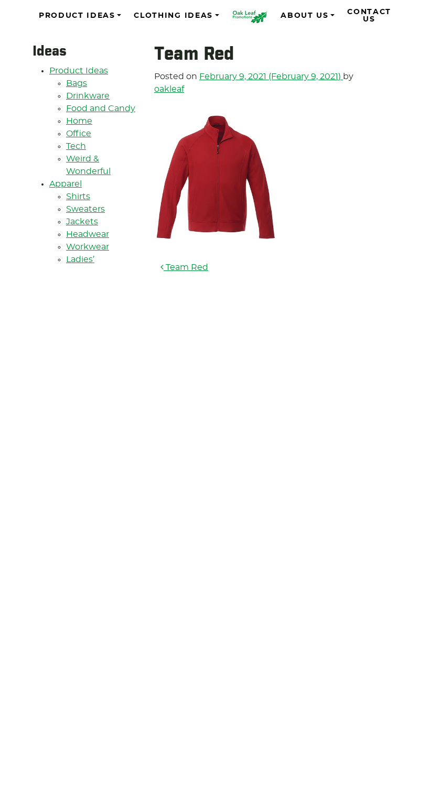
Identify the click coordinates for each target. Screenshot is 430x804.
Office (78, 133)
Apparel (65, 184)
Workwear (87, 247)
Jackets (82, 222)
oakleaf (169, 89)
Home (79, 121)
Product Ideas (77, 15)
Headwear (87, 234)
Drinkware (88, 96)
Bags (76, 83)
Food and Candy (100, 108)
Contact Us (369, 15)
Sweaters (85, 209)
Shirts (78, 196)
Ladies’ (80, 259)
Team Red (186, 267)
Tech (76, 146)
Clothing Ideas (173, 15)
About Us (304, 15)
